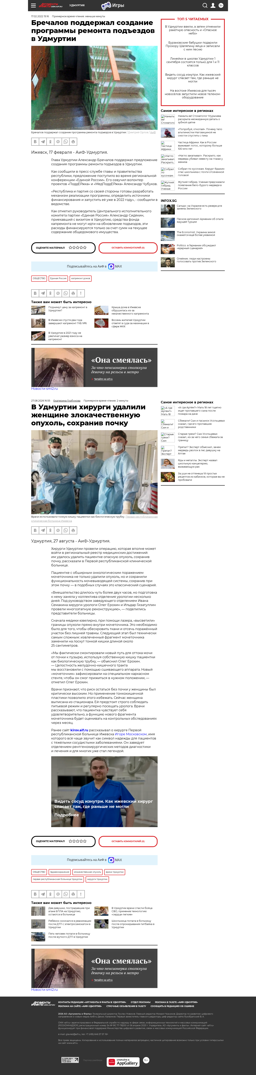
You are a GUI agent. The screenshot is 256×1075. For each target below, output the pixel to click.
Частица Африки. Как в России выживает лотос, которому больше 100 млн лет (200, 145)
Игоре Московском (131, 734)
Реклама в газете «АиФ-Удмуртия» (176, 1002)
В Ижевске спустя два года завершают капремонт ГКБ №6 (67, 322)
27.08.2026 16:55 (40, 400)
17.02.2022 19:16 (40, 16)
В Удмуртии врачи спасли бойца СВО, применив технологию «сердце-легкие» (132, 911)
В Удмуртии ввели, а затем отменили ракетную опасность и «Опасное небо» (193, 30)
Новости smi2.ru (44, 389)
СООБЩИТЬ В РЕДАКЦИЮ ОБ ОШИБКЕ (172, 1006)
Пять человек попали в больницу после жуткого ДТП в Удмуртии (69, 935)
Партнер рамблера (92, 1060)
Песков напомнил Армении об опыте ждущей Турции (200, 220)
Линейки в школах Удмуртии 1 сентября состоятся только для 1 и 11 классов (192, 62)
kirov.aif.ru (79, 730)
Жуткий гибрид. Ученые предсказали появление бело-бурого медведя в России (201, 185)
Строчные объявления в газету (126, 1006)
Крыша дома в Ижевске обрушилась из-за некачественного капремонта (130, 310)
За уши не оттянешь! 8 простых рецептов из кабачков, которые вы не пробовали (201, 476)
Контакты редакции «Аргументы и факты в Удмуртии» (92, 1002)
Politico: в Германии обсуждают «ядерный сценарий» (196, 247)
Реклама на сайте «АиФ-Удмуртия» (80, 1006)
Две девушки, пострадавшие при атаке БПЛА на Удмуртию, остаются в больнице (69, 911)
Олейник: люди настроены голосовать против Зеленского (196, 260)
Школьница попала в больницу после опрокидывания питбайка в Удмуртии (133, 924)
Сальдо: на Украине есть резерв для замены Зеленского (199, 207)
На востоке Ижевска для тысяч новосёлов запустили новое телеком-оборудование (193, 94)
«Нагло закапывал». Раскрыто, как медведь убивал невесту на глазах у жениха (200, 158)
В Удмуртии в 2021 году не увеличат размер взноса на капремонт (65, 336)
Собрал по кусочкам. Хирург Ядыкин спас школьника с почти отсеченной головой (201, 172)
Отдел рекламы (140, 1002)
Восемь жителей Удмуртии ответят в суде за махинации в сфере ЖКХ (130, 323)
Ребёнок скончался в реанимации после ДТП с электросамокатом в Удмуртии (69, 924)
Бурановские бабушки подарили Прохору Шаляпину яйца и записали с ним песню (193, 46)
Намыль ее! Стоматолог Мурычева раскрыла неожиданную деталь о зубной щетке (199, 119)
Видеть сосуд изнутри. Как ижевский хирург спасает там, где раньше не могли (193, 78)
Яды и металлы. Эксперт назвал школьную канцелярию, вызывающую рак (197, 463)
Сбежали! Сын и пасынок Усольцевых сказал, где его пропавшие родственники (201, 424)
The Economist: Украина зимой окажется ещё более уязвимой (196, 233)
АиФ (153, 132)
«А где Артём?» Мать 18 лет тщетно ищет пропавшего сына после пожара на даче (199, 410)
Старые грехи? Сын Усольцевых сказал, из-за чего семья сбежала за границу (200, 437)
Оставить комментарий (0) (128, 247)
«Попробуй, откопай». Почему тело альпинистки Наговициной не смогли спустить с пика (200, 132)
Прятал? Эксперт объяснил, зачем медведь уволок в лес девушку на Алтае (199, 450)
